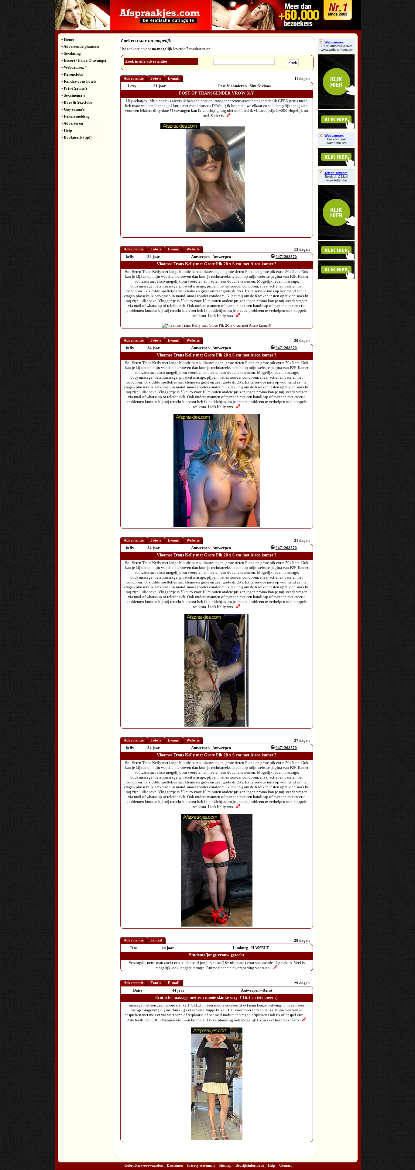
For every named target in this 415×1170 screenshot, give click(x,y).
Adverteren (73, 123)
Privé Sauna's (75, 88)
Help (67, 130)
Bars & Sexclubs (77, 102)
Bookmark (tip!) (77, 137)
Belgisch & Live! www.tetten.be (336, 178)
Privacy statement (201, 1165)
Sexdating (72, 53)
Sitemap (225, 1165)
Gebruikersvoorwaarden (144, 1165)
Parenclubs (73, 74)
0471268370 (286, 256)
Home (68, 39)
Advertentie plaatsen (81, 46)
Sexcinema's (74, 95)
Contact (285, 1165)
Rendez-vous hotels (79, 81)
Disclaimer (175, 1165)
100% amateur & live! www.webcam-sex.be (336, 47)
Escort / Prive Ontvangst (84, 60)
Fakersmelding (76, 116)
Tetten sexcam (336, 173)
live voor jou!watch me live (337, 141)
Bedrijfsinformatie (249, 1165)
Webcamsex (75, 67)
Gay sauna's (74, 109)
